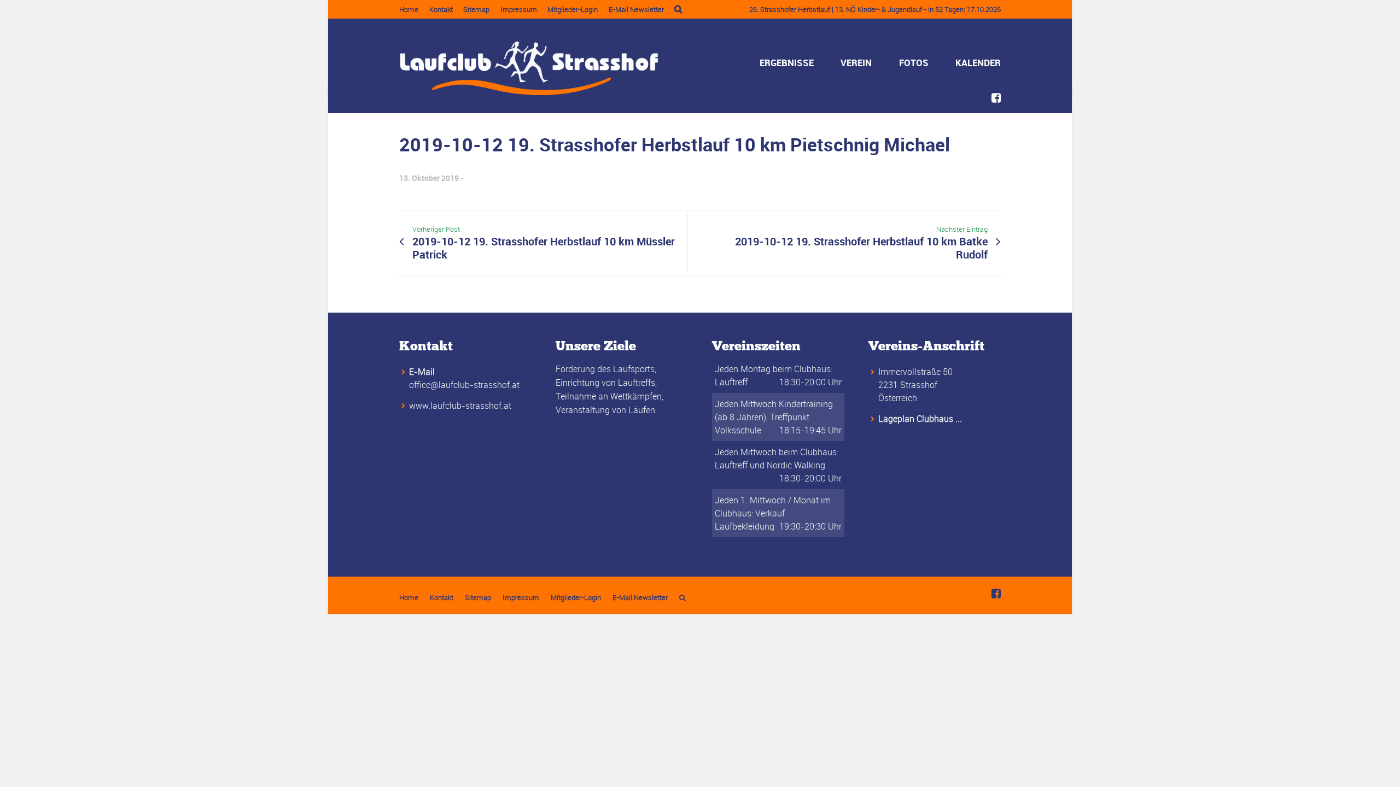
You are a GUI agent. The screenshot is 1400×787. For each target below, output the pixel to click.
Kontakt (441, 9)
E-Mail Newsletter (636, 9)
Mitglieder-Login (572, 9)
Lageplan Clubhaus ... (920, 419)
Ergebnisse (787, 62)
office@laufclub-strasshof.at (464, 385)
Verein (856, 62)
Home (408, 9)
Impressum (518, 9)
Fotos (914, 62)
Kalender (978, 62)
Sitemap (476, 9)
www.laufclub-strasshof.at (460, 406)
